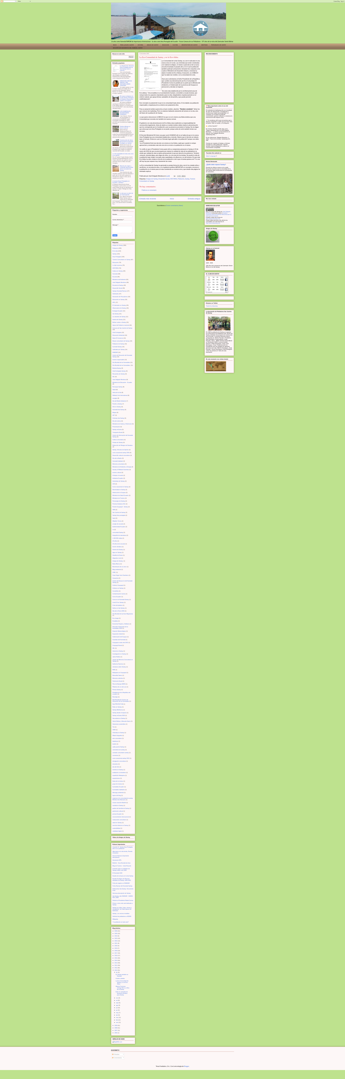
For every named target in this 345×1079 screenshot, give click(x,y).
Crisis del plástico (117, 605)
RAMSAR (115, 352)
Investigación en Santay (119, 654)
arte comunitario (117, 738)
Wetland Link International (119, 395)
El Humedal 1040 (117, 873)
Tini (113, 727)
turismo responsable (118, 359)
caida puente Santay (118, 747)
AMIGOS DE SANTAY (152, 45)
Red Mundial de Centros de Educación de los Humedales (120, 700)
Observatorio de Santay (119, 308)
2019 (116, 948)
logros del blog (116, 795)
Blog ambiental (116, 569)
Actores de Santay (117, 549)
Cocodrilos (115, 591)
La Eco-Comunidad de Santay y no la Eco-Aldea (122, 982)
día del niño (115, 767)
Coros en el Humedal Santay (120, 599)
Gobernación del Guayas (119, 636)
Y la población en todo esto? (120, 922)
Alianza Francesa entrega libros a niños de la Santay (122, 988)
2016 (116, 955)
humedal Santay (117, 346)
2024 (116, 936)
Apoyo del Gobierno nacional (120, 325)
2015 (116, 958)
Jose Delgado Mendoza (119, 379)
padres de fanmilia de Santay (120, 808)
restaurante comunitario (119, 819)
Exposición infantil (117, 634)
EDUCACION (165, 45)
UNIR (114, 729)
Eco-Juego (115, 618)
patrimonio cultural (117, 811)
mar (117, 1017)
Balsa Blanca (116, 564)
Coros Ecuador (116, 596)
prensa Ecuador (117, 814)
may (117, 1012)
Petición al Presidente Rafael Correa (122, 900)
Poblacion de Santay (118, 344)
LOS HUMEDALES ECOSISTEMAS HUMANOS (125, 113)
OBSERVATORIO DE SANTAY (189, 45)
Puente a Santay (117, 404)
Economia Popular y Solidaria (120, 624)
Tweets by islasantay (212, 306)
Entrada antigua (194, 199)
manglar (114, 398)
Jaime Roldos (116, 656)
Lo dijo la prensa (117, 265)
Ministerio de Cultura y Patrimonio (122, 424)
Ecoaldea (115, 621)
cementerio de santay (118, 749)
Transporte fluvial (117, 432)
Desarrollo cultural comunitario (121, 455)
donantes (115, 764)
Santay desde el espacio (119, 712)
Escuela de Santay (117, 285)
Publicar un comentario (149, 190)
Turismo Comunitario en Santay (121, 259)
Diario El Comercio (117, 338)
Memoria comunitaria (118, 464)
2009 (116, 1025)
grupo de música (117, 784)
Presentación (116, 426)
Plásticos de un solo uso (119, 687)
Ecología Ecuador (117, 311)
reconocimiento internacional (120, 817)
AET (113, 415)
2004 (116, 1033)
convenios (115, 755)
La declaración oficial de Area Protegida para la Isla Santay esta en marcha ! (127, 68)
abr (117, 1015)
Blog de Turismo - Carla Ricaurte (121, 866)
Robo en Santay (117, 707)
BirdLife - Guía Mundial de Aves (121, 863)
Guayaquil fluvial (117, 645)
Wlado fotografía (117, 735)
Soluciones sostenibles (118, 724)
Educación (115, 262)
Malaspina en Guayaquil (119, 672)
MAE (113, 669)
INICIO (115, 45)
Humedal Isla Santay (118, 409)
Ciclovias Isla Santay (118, 418)
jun (117, 1010)
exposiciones (116, 778)
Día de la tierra (116, 421)
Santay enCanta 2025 (118, 715)
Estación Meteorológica (119, 631)
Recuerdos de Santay (118, 374)
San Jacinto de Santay (118, 512)
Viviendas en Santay (118, 732)
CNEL (114, 572)
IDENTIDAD (204, 45)
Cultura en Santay (117, 271)
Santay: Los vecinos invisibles (120, 913)
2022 (116, 941)
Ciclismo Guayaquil (117, 585)
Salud (114, 389)
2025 (116, 933)
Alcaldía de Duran (117, 555)
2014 (116, 960)
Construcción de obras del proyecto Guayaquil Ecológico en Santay (126, 141)
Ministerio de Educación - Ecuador (122, 382)
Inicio (172, 199)
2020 (116, 945)
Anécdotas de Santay (118, 481)
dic (117, 972)
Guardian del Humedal (118, 639)
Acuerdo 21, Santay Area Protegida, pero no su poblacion (122, 847)
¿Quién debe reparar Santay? (216, 164)
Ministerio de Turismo (118, 498)
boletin (114, 744)
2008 (116, 1028)
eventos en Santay (117, 769)
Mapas (114, 412)
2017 (116, 953)
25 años (114, 541)
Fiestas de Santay (117, 442)
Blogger (186, 1066)
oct (117, 1000)
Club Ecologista (116, 332)
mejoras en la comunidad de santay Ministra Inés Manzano (122, 798)
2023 (116, 938)
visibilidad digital (117, 831)
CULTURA (175, 45)
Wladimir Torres (116, 521)
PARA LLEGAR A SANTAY (127, 45)
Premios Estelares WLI (118, 504)
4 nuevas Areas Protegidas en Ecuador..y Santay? (121, 181)
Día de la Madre (117, 458)
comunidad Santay (117, 532)
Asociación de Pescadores (119, 296)
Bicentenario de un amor (119, 566)
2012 (116, 965)
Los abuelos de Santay (119, 316)
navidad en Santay (117, 805)
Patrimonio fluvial (117, 681)
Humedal (115, 274)
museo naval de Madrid (119, 802)
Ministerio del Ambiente (119, 279)
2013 (116, 963)
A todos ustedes (120, 978)
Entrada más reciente (147, 199)
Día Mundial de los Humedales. (121, 365)
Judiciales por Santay (118, 349)
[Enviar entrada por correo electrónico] (174, 176)
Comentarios (117, 1058)
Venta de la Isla (116, 392)
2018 (116, 950)
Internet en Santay (117, 651)
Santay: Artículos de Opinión (120, 449)
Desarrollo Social (163, 179)
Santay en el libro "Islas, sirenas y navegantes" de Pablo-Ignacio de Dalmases (122, 909)
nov (117, 998)
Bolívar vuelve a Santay (119, 322)
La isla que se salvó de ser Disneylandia (126, 193)
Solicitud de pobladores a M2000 (121, 916)
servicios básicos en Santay (120, 825)
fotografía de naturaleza (119, 535)
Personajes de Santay (118, 501)
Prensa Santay (116, 689)
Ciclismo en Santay (117, 588)
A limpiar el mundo (117, 475)
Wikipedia (115, 919)
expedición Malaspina (118, 775)
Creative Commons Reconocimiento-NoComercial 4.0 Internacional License (218, 214)
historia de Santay (117, 319)
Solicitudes (115, 293)
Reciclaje (115, 697)
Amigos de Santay (152, 179)
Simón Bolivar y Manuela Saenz (121, 721)
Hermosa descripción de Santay (121, 893)
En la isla (115, 251)
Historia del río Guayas (119, 492)
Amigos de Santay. (117, 561)
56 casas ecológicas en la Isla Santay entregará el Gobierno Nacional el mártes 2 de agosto (127, 98)
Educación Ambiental (118, 335)
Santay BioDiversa (117, 710)
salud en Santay (117, 822)
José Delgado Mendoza (119, 282)
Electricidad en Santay (118, 489)
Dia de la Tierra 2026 (118, 611)
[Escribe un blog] (179, 176)
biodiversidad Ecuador (118, 526)
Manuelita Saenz (117, 675)
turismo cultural (116, 472)
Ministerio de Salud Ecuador (120, 495)
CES (113, 484)
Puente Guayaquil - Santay (120, 506)
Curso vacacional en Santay (120, 486)
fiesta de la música (117, 781)
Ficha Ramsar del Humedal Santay (122, 886)
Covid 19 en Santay (118, 602)
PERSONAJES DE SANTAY (218, 45)
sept (117, 1002)
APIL (113, 302)
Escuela (114, 276)
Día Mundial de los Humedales (121, 362)
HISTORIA (140, 45)
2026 (116, 931)
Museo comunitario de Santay (120, 341)
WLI (113, 376)
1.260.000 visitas (117, 538)
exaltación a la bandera (119, 772)
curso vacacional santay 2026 (120, 452)
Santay (187, 179)
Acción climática (117, 546)
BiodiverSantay (116, 368)
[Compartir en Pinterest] (185, 176)
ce (113, 529)
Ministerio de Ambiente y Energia (121, 467)
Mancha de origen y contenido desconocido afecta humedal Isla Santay (126, 168)
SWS (113, 509)
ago (117, 1005)
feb (117, 1020)
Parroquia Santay (117, 387)
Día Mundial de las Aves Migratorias (122, 614)
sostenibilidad (116, 828)
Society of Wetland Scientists (120, 469)
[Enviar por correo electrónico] (178, 176)
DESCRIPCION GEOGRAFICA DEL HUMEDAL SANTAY (128, 48)
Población (181, 179)
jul (117, 1007)
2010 (116, 970)
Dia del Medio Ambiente (119, 401)
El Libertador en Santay (119, 305)
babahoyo (115, 741)
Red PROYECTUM (117, 704)
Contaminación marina (118, 593)
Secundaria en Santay (118, 718)
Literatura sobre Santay (119, 667)
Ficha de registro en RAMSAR (121, 883)
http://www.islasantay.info (213, 218)
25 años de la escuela (118, 544)
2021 (116, 943)
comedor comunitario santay (120, 752)
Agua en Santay (117, 552)
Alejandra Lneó (116, 558)
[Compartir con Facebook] (183, 176)
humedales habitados (118, 789)
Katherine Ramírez (117, 664)
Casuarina (115, 578)
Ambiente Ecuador (117, 478)
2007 (116, 1030)
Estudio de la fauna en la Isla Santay (122, 876)
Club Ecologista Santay (119, 371)
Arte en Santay (116, 406)
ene (117, 1022)
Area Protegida (116, 256)
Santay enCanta (117, 429)
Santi (113, 518)
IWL (113, 648)
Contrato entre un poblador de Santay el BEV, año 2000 (121, 869)
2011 (116, 967)
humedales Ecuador (118, 786)
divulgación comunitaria (119, 761)
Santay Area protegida (118, 515)
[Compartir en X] (181, 176)
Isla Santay (115, 313)
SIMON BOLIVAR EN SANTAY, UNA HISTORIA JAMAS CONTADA (126, 83)
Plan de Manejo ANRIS (118, 684)
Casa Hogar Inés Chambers (120, 575)
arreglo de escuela (117, 524)
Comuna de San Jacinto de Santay (122, 328)
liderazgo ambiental (118, 792)
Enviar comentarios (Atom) (174, 205)
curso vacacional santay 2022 (120, 758)
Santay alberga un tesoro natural (125, 127)
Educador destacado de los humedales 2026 (120, 627)
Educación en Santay (118, 299)
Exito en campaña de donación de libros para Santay (122, 993)
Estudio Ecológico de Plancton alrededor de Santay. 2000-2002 (121, 879)
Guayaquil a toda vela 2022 (120, 642)
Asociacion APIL (117, 860)
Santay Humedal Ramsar (119, 291)
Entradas (116, 1054)
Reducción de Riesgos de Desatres (122, 445)
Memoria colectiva (117, 678)
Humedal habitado (117, 461)
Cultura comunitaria (118, 439)
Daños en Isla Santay (118, 608)
